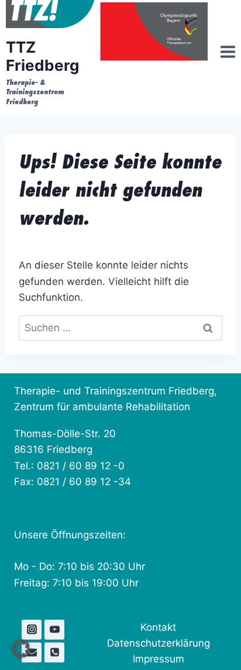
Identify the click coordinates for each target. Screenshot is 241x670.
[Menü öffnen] (224, 53)
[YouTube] (54, 630)
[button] (21, 649)
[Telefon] (54, 652)
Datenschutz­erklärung (158, 643)
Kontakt (158, 627)
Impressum (158, 659)
